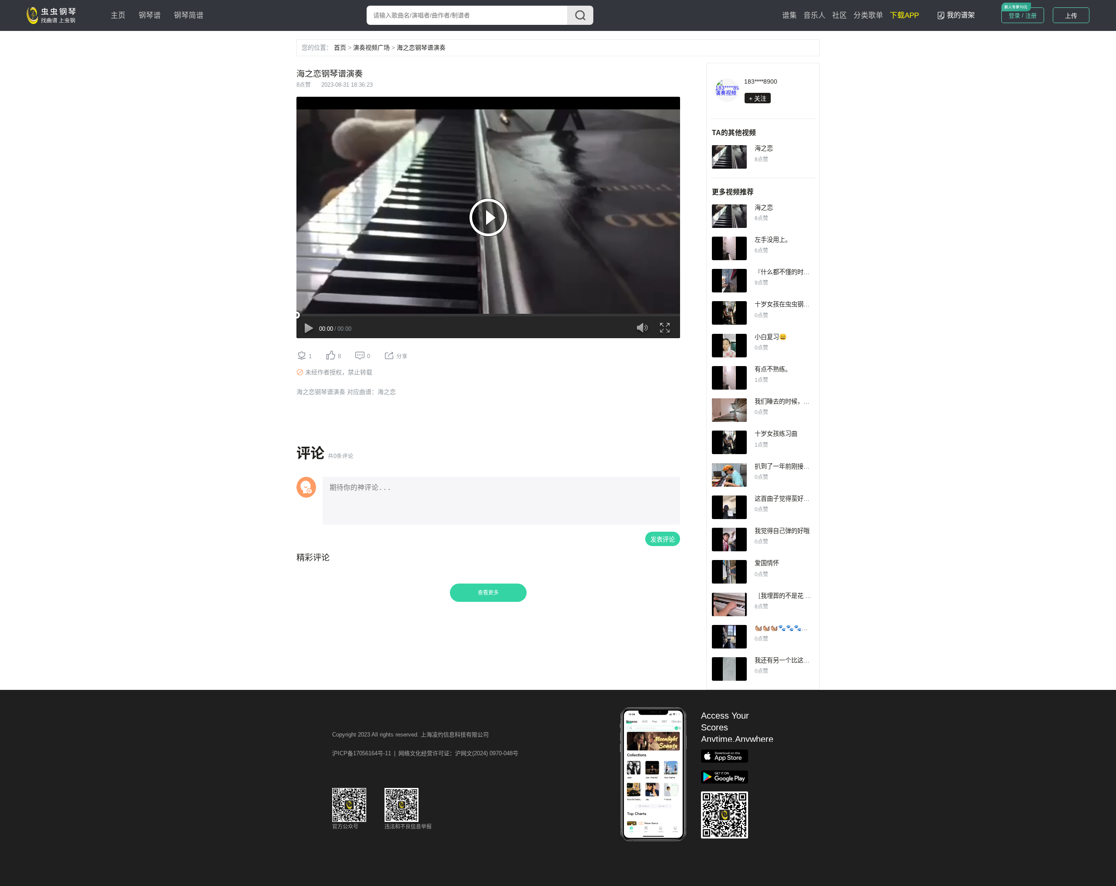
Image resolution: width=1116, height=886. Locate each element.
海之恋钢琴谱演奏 (421, 47)
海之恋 (764, 148)
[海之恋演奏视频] (729, 157)
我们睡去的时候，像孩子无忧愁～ (800, 401)
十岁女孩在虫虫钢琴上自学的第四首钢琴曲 (813, 304)
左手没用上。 (773, 239)
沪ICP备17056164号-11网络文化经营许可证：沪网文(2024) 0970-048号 (425, 753)
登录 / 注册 (1023, 15)
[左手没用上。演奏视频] (729, 248)
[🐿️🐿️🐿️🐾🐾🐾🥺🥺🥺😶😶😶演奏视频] (729, 636)
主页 (118, 15)
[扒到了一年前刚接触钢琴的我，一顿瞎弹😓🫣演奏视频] (729, 475)
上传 (1071, 15)
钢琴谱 (150, 15)
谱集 (789, 15)
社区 (839, 15)
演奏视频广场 (371, 47)
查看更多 (488, 593)
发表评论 (662, 539)
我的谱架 (961, 15)
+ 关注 (757, 98)
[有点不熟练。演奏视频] (729, 378)
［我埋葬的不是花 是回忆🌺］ (796, 595)
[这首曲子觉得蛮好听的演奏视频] (729, 507)
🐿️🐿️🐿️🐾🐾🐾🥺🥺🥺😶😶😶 (802, 628)
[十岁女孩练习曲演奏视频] (729, 442)
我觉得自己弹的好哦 (782, 530)
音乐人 (814, 15)
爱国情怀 (767, 563)
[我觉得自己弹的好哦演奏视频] (729, 539)
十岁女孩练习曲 (776, 433)
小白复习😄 (771, 336)
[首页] (53, 15)
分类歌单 (868, 15)
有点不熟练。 (773, 369)
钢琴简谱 (189, 15)
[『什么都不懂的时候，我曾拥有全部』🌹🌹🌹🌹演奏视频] (729, 280)
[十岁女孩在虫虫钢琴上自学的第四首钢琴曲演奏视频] (729, 313)
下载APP (904, 15)
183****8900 (760, 81)
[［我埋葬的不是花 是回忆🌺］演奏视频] (729, 604)
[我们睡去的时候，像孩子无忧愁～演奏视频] (729, 410)
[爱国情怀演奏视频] (729, 572)
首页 (340, 47)
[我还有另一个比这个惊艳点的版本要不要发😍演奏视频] (729, 669)
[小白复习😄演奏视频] (729, 345)
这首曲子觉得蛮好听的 (785, 498)
